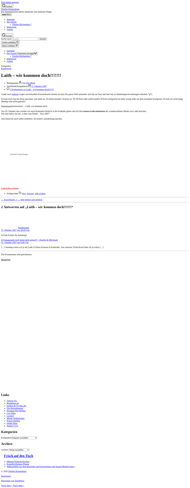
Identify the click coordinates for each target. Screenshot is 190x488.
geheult (15, 94)
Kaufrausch (6, 68)
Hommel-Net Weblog (16, 411)
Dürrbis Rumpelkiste (10, 9)
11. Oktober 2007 (39, 86)
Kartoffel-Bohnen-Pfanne (18, 464)
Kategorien (6, 438)
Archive (4, 450)
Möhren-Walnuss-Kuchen (18, 461)
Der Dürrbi (11, 22)
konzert (30, 193)
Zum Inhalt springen (10, 2)
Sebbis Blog (12, 423)
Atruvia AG (12, 401)
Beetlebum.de (13, 403)
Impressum (11, 27)
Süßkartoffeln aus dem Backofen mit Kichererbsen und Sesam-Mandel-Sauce (41, 466)
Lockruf (10, 416)
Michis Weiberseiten (15, 418)
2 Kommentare (32, 89)
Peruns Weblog (13, 421)
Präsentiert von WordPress (12, 481)
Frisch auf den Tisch (18, 456)
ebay (24, 193)
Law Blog (11, 413)
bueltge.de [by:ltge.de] (16, 406)
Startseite (11, 19)
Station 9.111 (12, 426)
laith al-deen (40, 193)
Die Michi (30, 83)
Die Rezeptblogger (15, 408)
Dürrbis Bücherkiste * (22, 24)
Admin (10, 29)
